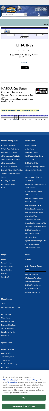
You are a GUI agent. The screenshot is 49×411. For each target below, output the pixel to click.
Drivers (3, 259)
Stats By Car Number (8, 332)
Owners (4, 273)
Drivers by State (6, 263)
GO (25, 14)
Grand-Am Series (30, 188)
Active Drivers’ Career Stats (33, 268)
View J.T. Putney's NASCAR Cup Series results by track (20, 110)
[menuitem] (13, 353)
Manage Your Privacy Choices (24, 406)
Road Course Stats (7, 321)
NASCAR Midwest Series (33, 205)
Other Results (30, 141)
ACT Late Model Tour (32, 244)
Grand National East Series (34, 156)
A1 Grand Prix (29, 181)
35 (10, 116)
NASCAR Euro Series (32, 234)
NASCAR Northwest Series (34, 212)
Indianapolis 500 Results (33, 170)
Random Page (6, 314)
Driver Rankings (6, 270)
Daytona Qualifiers (31, 145)
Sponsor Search (6, 343)
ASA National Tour (31, 216)
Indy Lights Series (31, 237)
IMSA (3, 188)
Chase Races (5, 318)
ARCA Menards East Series (10, 159)
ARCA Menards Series (8, 163)
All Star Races (29, 149)
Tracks (27, 254)
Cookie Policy (32, 380)
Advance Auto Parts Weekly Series (10, 175)
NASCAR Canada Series (9, 167)
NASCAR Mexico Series (33, 230)
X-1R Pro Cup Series (31, 195)
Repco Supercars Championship (36, 241)
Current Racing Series (9, 141)
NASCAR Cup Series (8, 145)
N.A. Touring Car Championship (35, 184)
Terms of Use (5, 360)
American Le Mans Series (33, 191)
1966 (2, 116)
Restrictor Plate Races (8, 325)
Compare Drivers (7, 266)
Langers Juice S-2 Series (33, 177)
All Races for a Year (7, 304)
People (3, 254)
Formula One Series (8, 184)
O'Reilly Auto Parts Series (10, 149)
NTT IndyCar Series (8, 181)
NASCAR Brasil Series (32, 202)
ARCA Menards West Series (10, 156)
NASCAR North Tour (32, 163)
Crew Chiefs (5, 277)
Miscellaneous (6, 299)
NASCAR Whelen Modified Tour (12, 170)
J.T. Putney (6, 116)
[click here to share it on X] (40, 14)
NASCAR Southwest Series (34, 209)
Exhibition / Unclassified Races (35, 227)
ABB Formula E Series (32, 248)
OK (23, 398)
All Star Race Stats (7, 328)
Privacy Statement (7, 350)
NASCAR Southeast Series (34, 198)
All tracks (28, 259)
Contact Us (5, 336)
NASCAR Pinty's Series (33, 285)
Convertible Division (31, 152)
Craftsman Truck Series (9, 152)
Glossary (24, 62)
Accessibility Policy (7, 357)
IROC (26, 174)
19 (17, 119)
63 (10, 119)
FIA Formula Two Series (33, 219)
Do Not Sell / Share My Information (9, 365)
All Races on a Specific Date (10, 307)
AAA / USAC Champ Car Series (35, 167)
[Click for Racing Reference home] (24, 11)
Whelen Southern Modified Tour (36, 223)
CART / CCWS (29, 159)
